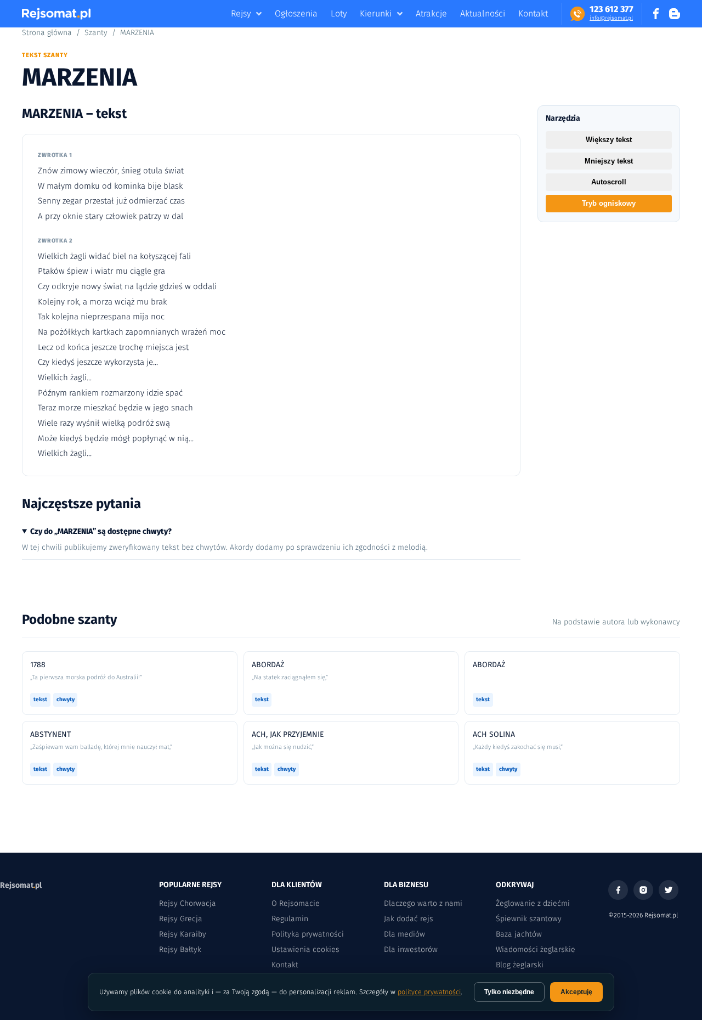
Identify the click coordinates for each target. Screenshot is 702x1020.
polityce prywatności (429, 992)
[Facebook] (618, 890)
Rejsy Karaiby (182, 934)
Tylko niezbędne (509, 992)
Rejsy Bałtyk (180, 949)
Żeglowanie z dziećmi (533, 903)
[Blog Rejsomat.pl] (674, 13)
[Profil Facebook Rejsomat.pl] (655, 13)
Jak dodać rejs (408, 918)
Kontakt (533, 13)
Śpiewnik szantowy (529, 918)
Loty (339, 13)
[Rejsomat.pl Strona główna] (56, 13)
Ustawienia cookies (305, 949)
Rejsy (241, 13)
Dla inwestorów (411, 949)
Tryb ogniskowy (609, 203)
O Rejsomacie (295, 903)
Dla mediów (404, 934)
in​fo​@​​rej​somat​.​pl (611, 18)
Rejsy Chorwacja (187, 903)
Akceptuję (576, 992)
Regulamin (289, 918)
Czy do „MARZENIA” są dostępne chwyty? (101, 531)
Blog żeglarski (520, 965)
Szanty (95, 32)
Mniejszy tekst (609, 161)
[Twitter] (668, 890)
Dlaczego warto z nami (423, 903)
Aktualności (482, 13)
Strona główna (47, 32)
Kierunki (376, 13)
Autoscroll (608, 182)
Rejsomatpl (21, 885)
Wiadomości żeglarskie (535, 949)
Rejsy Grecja (180, 918)
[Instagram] (643, 890)
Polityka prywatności (307, 934)
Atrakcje (431, 13)
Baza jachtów (519, 934)
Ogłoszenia (296, 13)
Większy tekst (609, 140)
